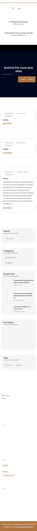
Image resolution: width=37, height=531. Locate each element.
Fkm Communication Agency (23, 527)
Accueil (5, 431)
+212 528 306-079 (11, 33)
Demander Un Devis (9, 449)
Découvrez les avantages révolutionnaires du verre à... (23, 296)
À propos (6, 434)
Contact (5, 445)
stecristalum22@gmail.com (18, 35)
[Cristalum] (18, 8)
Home (23, 79)
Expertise (6, 438)
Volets (30, 79)
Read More (7, 123)
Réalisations (7, 442)
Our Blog (8, 263)
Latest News (9, 257)
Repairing (19, 365)
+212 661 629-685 (26, 33)
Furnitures (8, 365)
